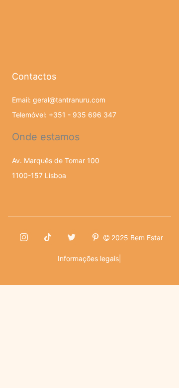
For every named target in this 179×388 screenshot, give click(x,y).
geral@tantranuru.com (69, 100)
